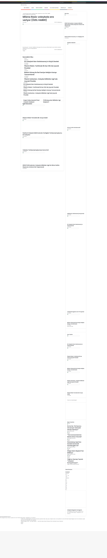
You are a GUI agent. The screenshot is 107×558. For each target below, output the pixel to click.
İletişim (22, 522)
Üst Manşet (32, 14)
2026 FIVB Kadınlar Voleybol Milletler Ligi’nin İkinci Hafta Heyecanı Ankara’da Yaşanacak (41, 166)
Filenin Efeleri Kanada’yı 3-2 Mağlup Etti (74, 36)
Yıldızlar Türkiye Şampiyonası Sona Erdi (36, 150)
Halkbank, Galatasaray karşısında (75, 213)
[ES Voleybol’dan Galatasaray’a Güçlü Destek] (73, 216)
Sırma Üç (68, 431)
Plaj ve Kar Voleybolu (54, 7)
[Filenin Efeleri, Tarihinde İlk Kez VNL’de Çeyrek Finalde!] (73, 348)
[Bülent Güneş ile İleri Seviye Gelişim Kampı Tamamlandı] (73, 314)
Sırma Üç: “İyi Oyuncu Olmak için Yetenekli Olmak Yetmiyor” (74, 428)
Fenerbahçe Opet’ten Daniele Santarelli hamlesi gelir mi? (74, 444)
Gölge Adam (69, 454)
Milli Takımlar (26, 7)
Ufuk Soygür (69, 438)
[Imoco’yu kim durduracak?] (73, 44)
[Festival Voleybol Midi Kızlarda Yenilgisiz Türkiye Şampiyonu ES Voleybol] (33, 120)
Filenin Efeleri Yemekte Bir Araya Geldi (35, 118)
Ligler (32, 7)
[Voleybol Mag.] (24, 5)
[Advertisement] (75, 411)
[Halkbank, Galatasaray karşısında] (73, 130)
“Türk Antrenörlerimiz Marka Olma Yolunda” (74, 436)
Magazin (46, 7)
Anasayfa (24, 13)
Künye (22, 523)
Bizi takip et (9, 516)
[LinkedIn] (0, 529)
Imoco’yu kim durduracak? (73, 127)
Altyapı (25, 58)
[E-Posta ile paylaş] (24, 51)
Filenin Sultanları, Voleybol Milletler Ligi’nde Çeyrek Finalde (75, 381)
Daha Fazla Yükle (70, 326)
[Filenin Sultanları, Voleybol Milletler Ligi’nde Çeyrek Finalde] (73, 372)
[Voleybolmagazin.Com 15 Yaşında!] (72, 228)
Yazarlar (70, 7)
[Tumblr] (23, 51)
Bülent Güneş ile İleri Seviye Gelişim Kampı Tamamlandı (75, 323)
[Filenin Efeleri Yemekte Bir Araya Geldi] (33, 105)
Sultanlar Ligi (30, 13)
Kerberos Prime (50, 521)
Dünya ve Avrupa (39, 7)
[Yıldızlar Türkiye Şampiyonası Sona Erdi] (33, 137)
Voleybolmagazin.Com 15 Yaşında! (75, 311)
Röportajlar (63, 7)
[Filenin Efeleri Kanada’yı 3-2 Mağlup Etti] (71, 28)
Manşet (28, 14)
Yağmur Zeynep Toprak (71, 464)
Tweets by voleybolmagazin (72, 400)
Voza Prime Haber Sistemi (42, 521)
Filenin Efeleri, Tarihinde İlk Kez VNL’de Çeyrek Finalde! (74, 357)
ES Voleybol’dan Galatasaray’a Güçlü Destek (41, 61)
